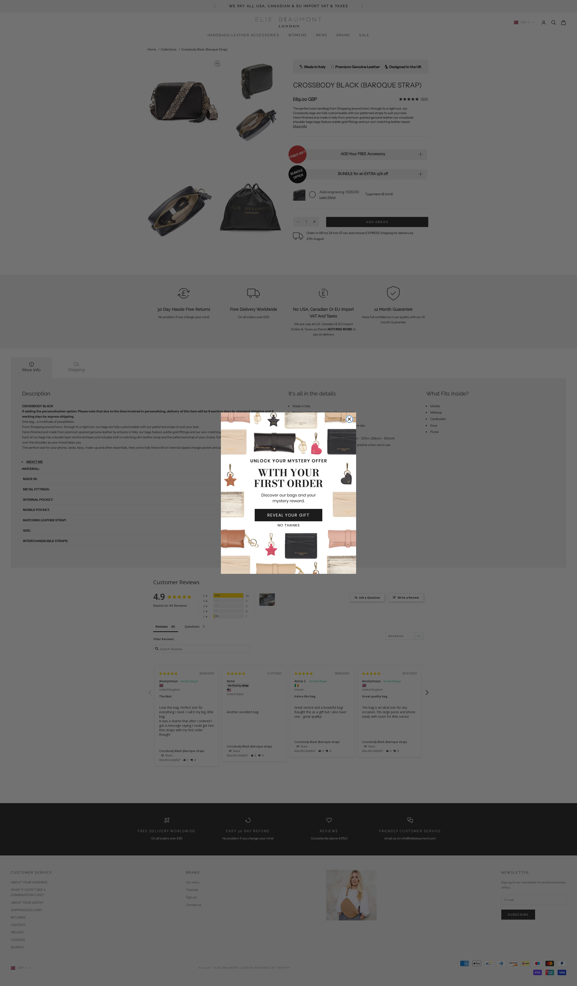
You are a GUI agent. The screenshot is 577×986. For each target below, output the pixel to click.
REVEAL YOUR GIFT (288, 515)
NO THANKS (288, 525)
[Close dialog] (349, 419)
